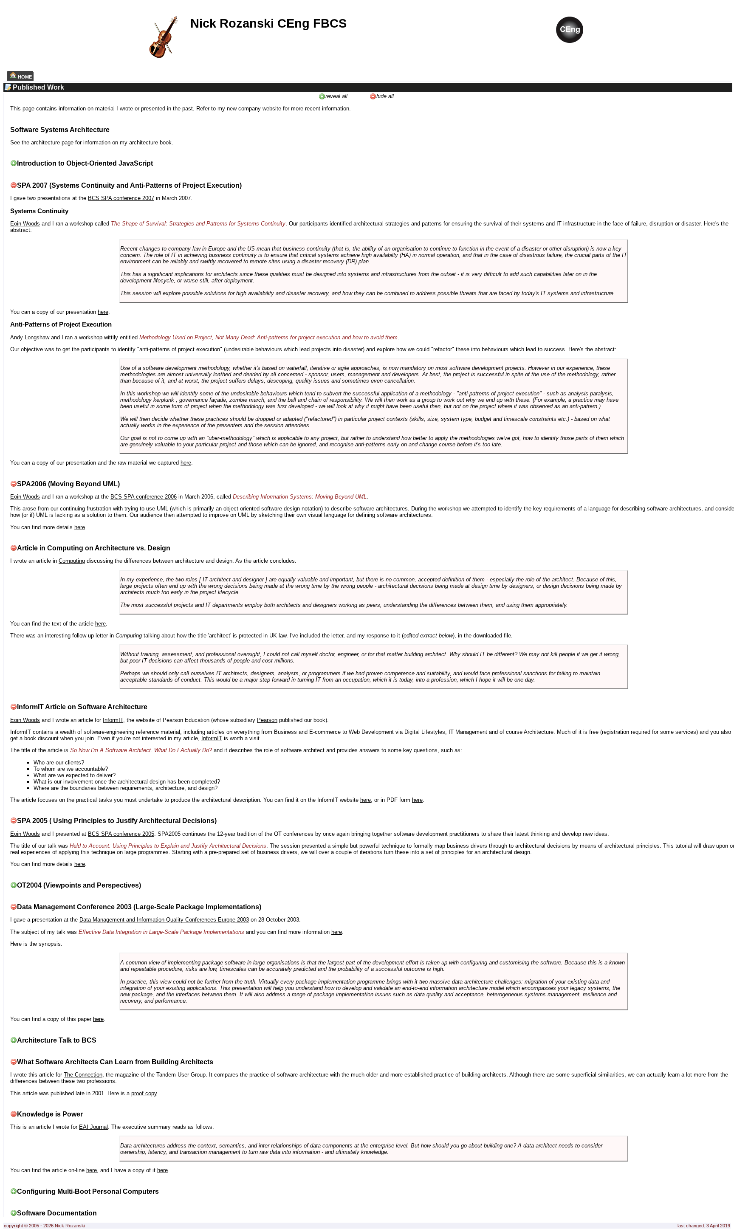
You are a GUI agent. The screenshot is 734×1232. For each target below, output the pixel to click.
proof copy (144, 1093)
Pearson (267, 720)
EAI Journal (93, 1127)
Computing (72, 561)
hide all (385, 96)
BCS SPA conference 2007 (121, 198)
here (103, 312)
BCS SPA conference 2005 (121, 834)
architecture (45, 142)
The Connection (83, 1074)
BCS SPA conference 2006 (143, 496)
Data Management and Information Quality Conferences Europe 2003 (164, 919)
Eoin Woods (25, 223)
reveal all (336, 96)
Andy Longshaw (29, 337)
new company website (254, 108)
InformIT (113, 720)
